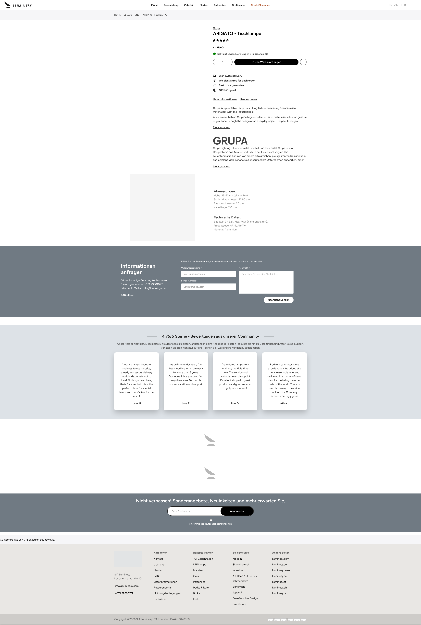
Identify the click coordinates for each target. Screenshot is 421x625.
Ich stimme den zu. (210, 523)
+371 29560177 (124, 593)
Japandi (237, 592)
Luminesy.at (279, 581)
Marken (204, 5)
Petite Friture (201, 587)
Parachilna (199, 581)
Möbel (154, 5)
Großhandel (238, 5)
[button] (221, 40)
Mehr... (197, 599)
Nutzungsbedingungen (217, 523)
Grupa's (241, 117)
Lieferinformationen (225, 99)
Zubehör (189, 5)
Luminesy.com (280, 558)
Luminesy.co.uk (281, 570)
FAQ (156, 576)
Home (117, 15)
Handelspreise (248, 99)
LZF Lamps (199, 564)
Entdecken (220, 5)
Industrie (238, 570)
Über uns (159, 564)
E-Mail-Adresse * (189, 280)
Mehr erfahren (221, 127)
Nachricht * (244, 268)
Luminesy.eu (279, 564)
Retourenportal (162, 587)
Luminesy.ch (279, 587)
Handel (158, 570)
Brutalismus (239, 604)
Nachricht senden (278, 299)
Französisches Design (245, 598)
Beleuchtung (171, 5)
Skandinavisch (241, 564)
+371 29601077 (153, 284)
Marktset (198, 570)
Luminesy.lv (279, 593)
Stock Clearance (260, 5)
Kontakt (158, 558)
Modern (237, 558)
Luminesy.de (279, 576)
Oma (196, 576)
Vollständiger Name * (191, 268)
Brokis (196, 593)
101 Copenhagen (203, 558)
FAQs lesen (127, 295)
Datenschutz (161, 599)
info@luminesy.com (154, 288)
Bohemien (239, 586)
